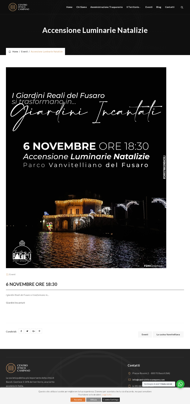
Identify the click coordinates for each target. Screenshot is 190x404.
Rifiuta (93, 399)
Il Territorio (133, 7)
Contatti (169, 7)
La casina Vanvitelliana (168, 334)
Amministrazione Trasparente (106, 7)
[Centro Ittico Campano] (19, 7)
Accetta (78, 399)
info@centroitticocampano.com (148, 379)
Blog (158, 7)
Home (69, 7)
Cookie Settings (111, 399)
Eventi (149, 7)
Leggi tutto (107, 394)
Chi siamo (81, 7)
